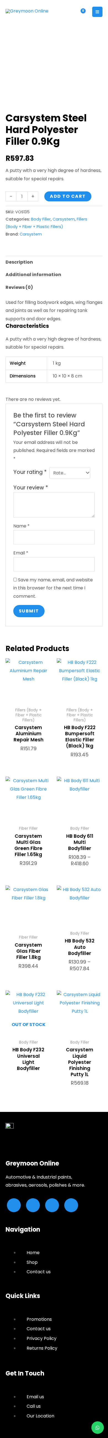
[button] (67, 11)
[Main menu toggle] (97, 12)
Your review (30, 487)
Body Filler (41, 219)
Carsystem (64, 219)
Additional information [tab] (33, 274)
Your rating (30, 472)
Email (20, 553)
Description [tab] (19, 262)
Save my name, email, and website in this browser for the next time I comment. (53, 588)
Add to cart (68, 196)
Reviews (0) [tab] (19, 287)
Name (21, 526)
